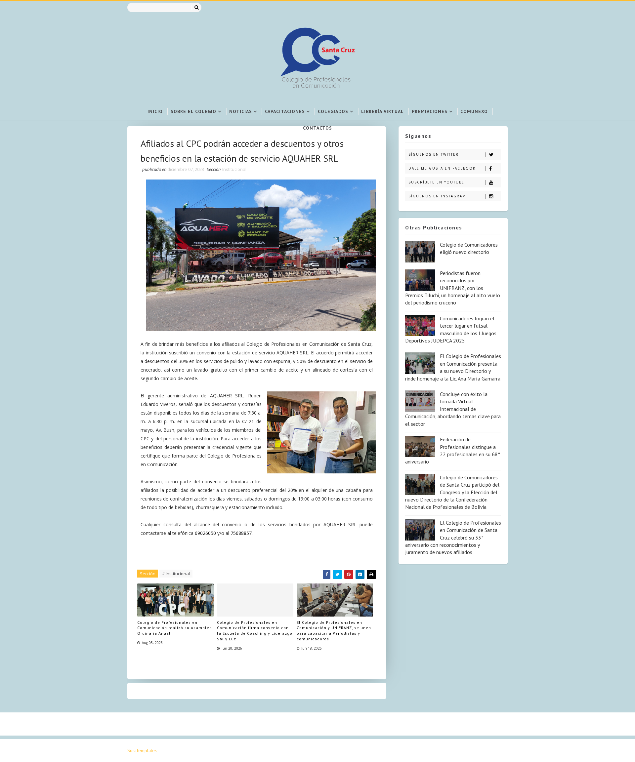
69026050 (206, 533)
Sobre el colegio (193, 111)
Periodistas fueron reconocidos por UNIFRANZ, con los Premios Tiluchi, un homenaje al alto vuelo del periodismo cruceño (452, 288)
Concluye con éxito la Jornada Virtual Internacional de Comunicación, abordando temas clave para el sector (453, 409)
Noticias (240, 111)
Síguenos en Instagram (437, 196)
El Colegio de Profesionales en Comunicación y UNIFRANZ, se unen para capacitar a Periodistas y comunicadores (334, 630)
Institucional (234, 169)
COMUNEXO (474, 111)
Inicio (155, 111)
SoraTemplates (142, 750)
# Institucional (176, 574)
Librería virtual (382, 111)
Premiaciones (429, 111)
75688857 (241, 533)
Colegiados (333, 111)
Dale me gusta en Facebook (442, 168)
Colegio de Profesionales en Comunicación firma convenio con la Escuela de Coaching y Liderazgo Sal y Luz (254, 630)
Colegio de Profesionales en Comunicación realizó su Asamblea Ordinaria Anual (174, 628)
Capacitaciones (285, 111)
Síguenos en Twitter (433, 154)
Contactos (317, 128)
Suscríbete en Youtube (436, 182)
